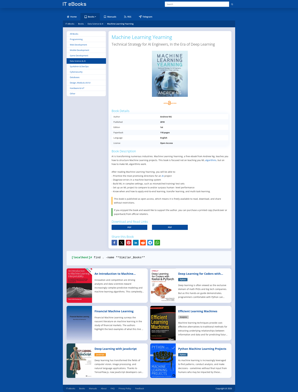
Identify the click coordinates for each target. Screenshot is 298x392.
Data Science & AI (78, 61)
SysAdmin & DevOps (79, 66)
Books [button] (91, 16)
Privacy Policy (125, 388)
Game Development (79, 55)
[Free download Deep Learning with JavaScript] (79, 360)
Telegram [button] (147, 16)
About (104, 388)
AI (163, 175)
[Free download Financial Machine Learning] (79, 322)
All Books (74, 33)
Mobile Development (79, 50)
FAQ (113, 388)
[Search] (232, 4)
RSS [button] (129, 16)
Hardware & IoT (77, 88)
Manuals (93, 388)
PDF (129, 227)
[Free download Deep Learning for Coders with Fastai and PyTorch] (163, 285)
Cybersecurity (76, 71)
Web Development (78, 44)
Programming (76, 39)
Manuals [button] (111, 16)
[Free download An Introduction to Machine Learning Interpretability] (79, 285)
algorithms (210, 160)
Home (73, 16)
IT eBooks (69, 23)
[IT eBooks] (74, 4)
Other (72, 93)
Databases (74, 77)
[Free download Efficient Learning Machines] (163, 322)
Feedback (139, 388)
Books (82, 388)
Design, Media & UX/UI (80, 82)
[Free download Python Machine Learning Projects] (163, 360)
